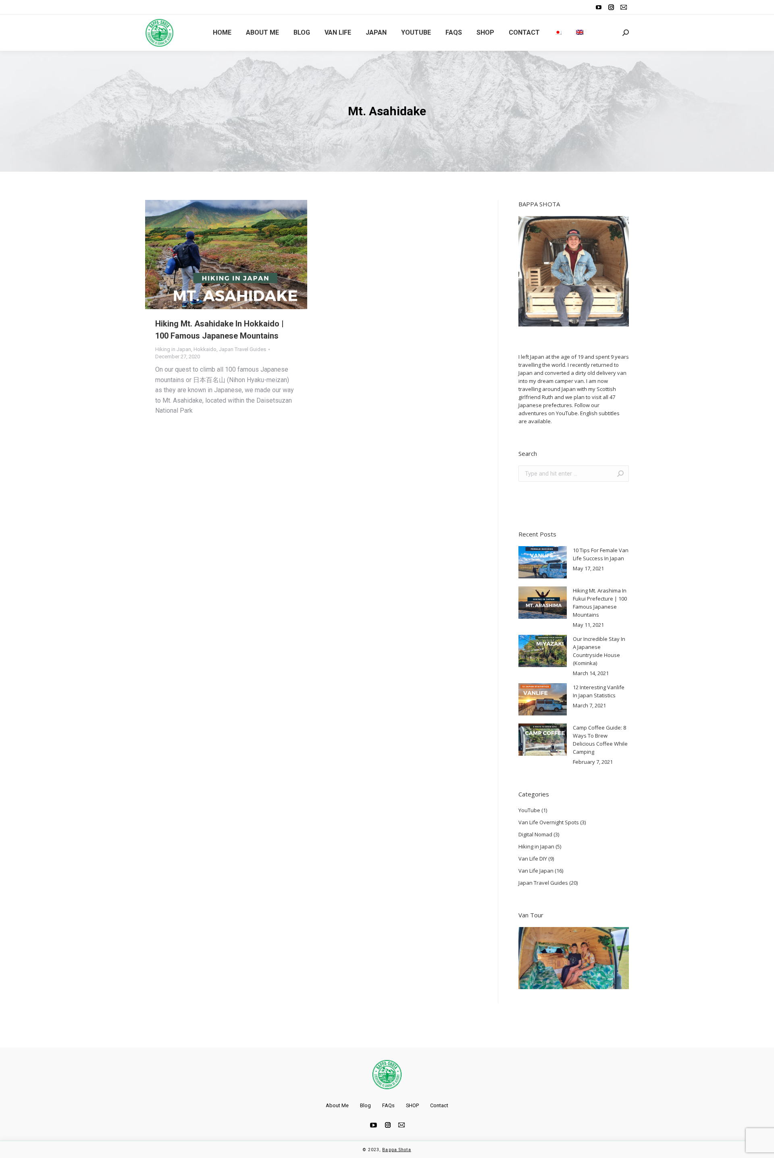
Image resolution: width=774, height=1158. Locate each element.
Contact (439, 1105)
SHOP (412, 1105)
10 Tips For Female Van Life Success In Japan (600, 554)
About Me (337, 1105)
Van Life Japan (535, 870)
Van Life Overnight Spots (548, 822)
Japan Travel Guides (242, 349)
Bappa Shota (396, 1150)
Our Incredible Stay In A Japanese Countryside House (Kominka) (599, 651)
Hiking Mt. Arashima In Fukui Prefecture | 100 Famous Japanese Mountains (600, 602)
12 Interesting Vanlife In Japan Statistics (598, 691)
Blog (365, 1105)
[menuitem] (222, 33)
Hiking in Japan (173, 349)
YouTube (529, 810)
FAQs (388, 1105)
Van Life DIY (532, 858)
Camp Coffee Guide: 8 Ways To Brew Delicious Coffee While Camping (600, 739)
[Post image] (542, 562)
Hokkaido (205, 349)
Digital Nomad (535, 834)
